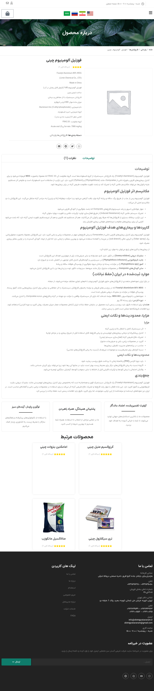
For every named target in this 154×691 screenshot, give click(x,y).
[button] (79, 146)
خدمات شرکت (69, 608)
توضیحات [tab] (89, 158)
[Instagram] (149, 676)
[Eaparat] (134, 676)
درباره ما (72, 581)
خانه (150, 49)
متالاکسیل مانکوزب (54, 539)
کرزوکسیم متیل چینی (100, 447)
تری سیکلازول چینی (100, 539)
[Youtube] (141, 676)
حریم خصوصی (69, 595)
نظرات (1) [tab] (70, 158)
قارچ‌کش (78, 97)
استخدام (71, 587)
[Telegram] (126, 676)
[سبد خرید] (8, 13)
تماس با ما (70, 574)
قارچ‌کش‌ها (133, 49)
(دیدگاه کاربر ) (64, 67)
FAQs (73, 615)
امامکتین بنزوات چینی (53, 447)
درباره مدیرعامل (68, 601)
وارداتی (143, 49)
